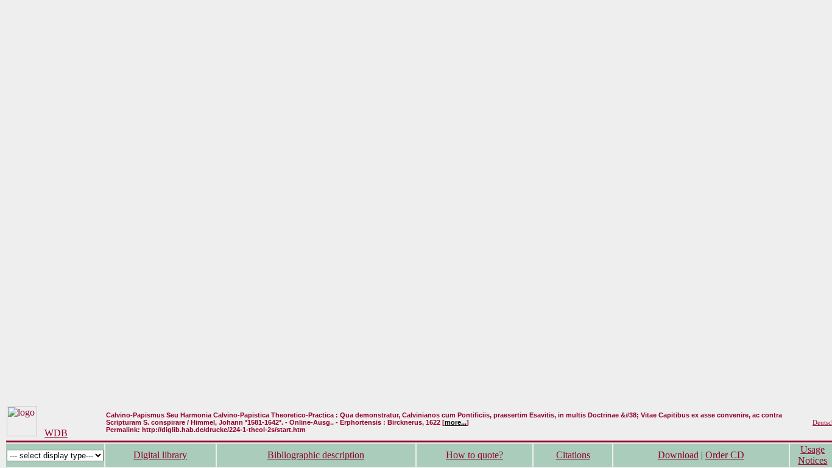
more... (456, 422)
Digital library (160, 455)
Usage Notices (812, 455)
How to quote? (474, 455)
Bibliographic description (315, 455)
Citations (573, 455)
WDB (56, 433)
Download (678, 455)
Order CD (724, 455)
